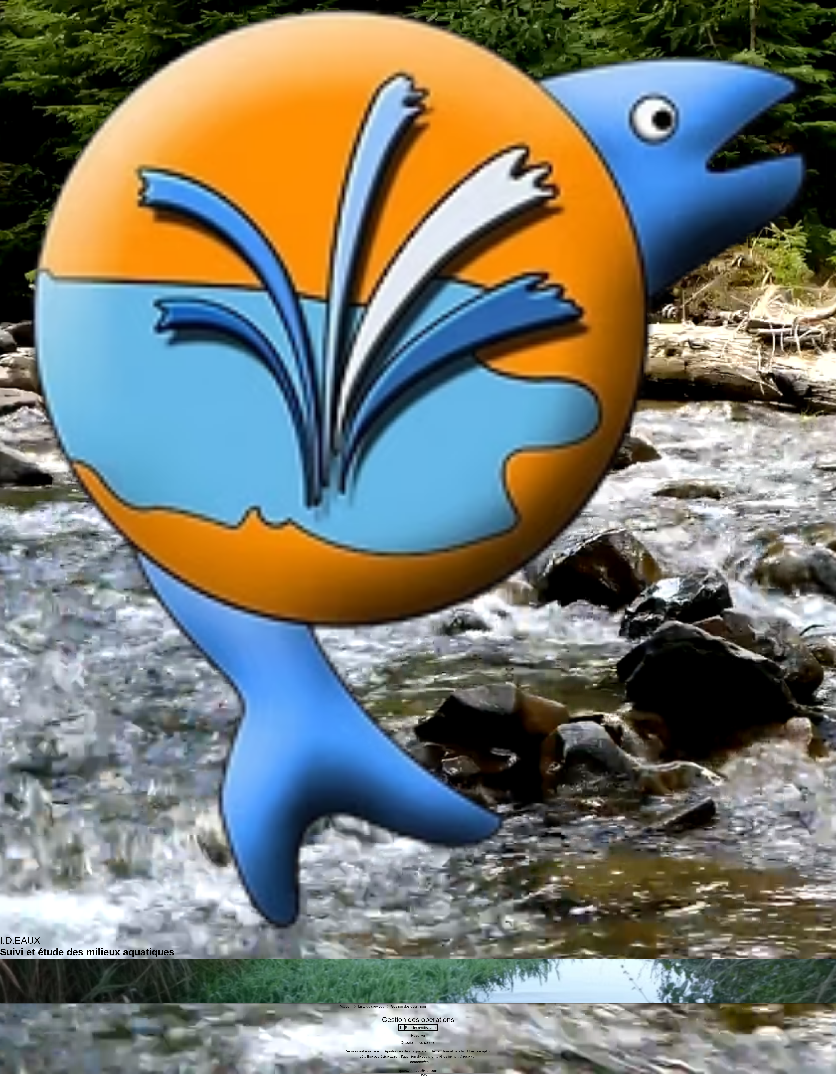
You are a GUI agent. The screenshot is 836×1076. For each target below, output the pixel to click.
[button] (418, 981)
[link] (418, 1035)
